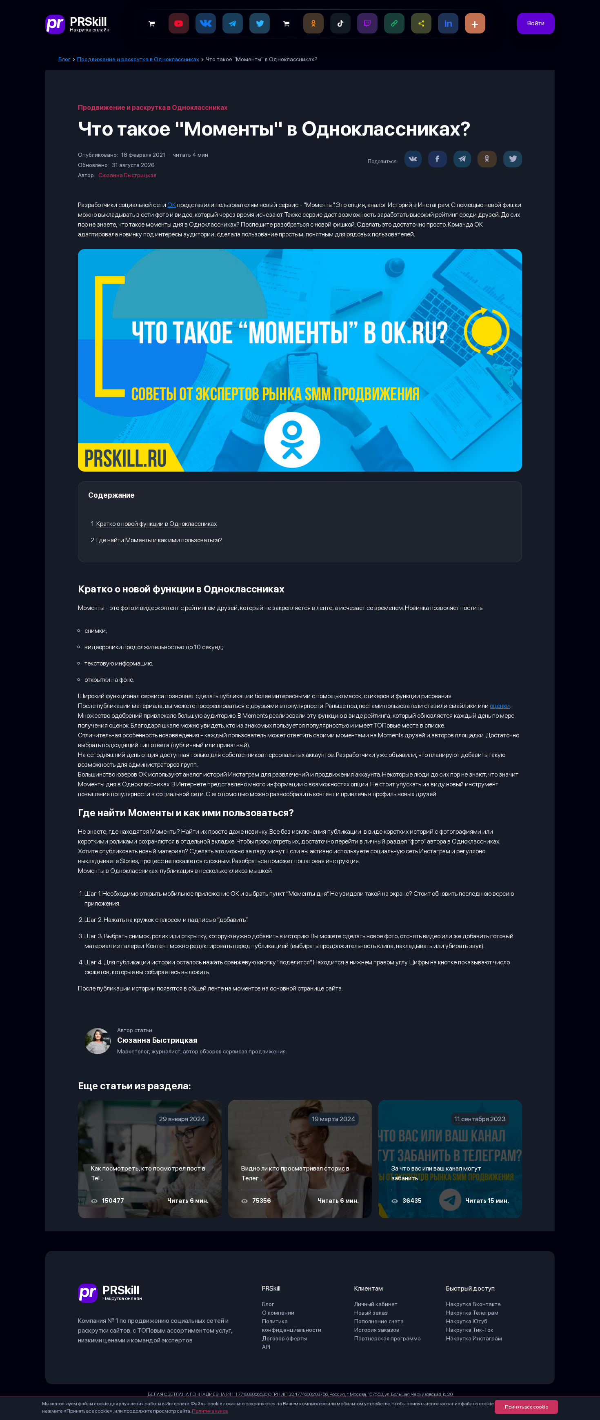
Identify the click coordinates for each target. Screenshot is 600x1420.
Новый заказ (371, 1312)
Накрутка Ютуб (466, 1321)
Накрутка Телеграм (472, 1312)
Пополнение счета (379, 1321)
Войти (535, 23)
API (266, 1347)
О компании (278, 1312)
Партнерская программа (387, 1338)
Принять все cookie (526, 1407)
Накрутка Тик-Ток (469, 1330)
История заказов (376, 1330)
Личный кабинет (376, 1304)
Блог (268, 1304)
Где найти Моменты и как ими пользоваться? (159, 540)
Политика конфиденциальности (291, 1325)
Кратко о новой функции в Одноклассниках (156, 523)
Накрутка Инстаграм (474, 1338)
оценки (500, 706)
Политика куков (210, 1411)
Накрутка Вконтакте (473, 1304)
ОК (171, 205)
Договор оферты (284, 1338)
